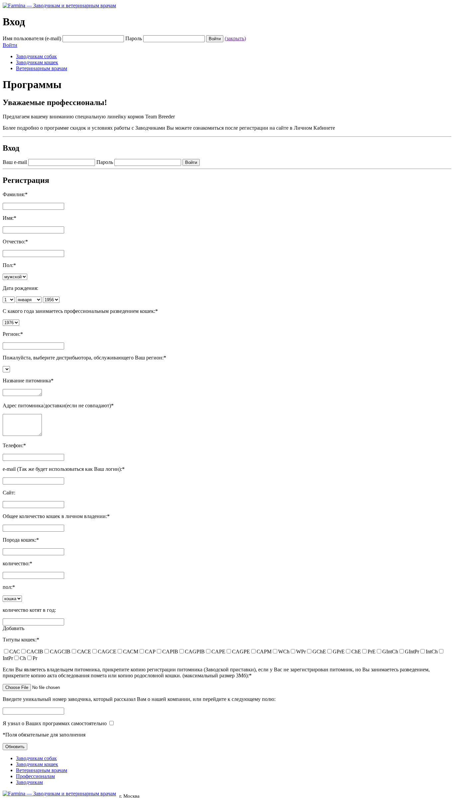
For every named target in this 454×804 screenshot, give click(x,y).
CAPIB (170, 651)
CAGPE (241, 651)
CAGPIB (195, 651)
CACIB (35, 651)
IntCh (432, 651)
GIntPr (412, 651)
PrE (372, 651)
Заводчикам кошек (37, 62)
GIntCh (390, 651)
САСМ (130, 651)
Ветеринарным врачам (41, 68)
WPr (301, 651)
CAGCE (107, 651)
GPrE (339, 651)
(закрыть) (235, 38)
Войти (10, 45)
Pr (35, 658)
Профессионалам (35, 776)
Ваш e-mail (15, 162)
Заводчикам (29, 782)
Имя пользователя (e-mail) (32, 38)
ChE (356, 651)
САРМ (264, 651)
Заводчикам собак (36, 56)
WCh (283, 651)
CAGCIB (60, 651)
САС (14, 651)
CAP (150, 651)
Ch (23, 658)
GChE (319, 651)
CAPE (218, 651)
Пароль (133, 38)
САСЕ (84, 651)
